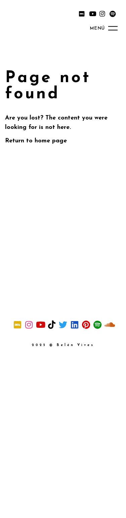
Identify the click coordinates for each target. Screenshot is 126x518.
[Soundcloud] (109, 324)
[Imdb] (82, 13)
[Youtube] (92, 13)
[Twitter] (63, 324)
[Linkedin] (75, 324)
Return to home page (36, 141)
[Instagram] (102, 13)
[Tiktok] (52, 324)
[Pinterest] (86, 324)
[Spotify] (113, 13)
